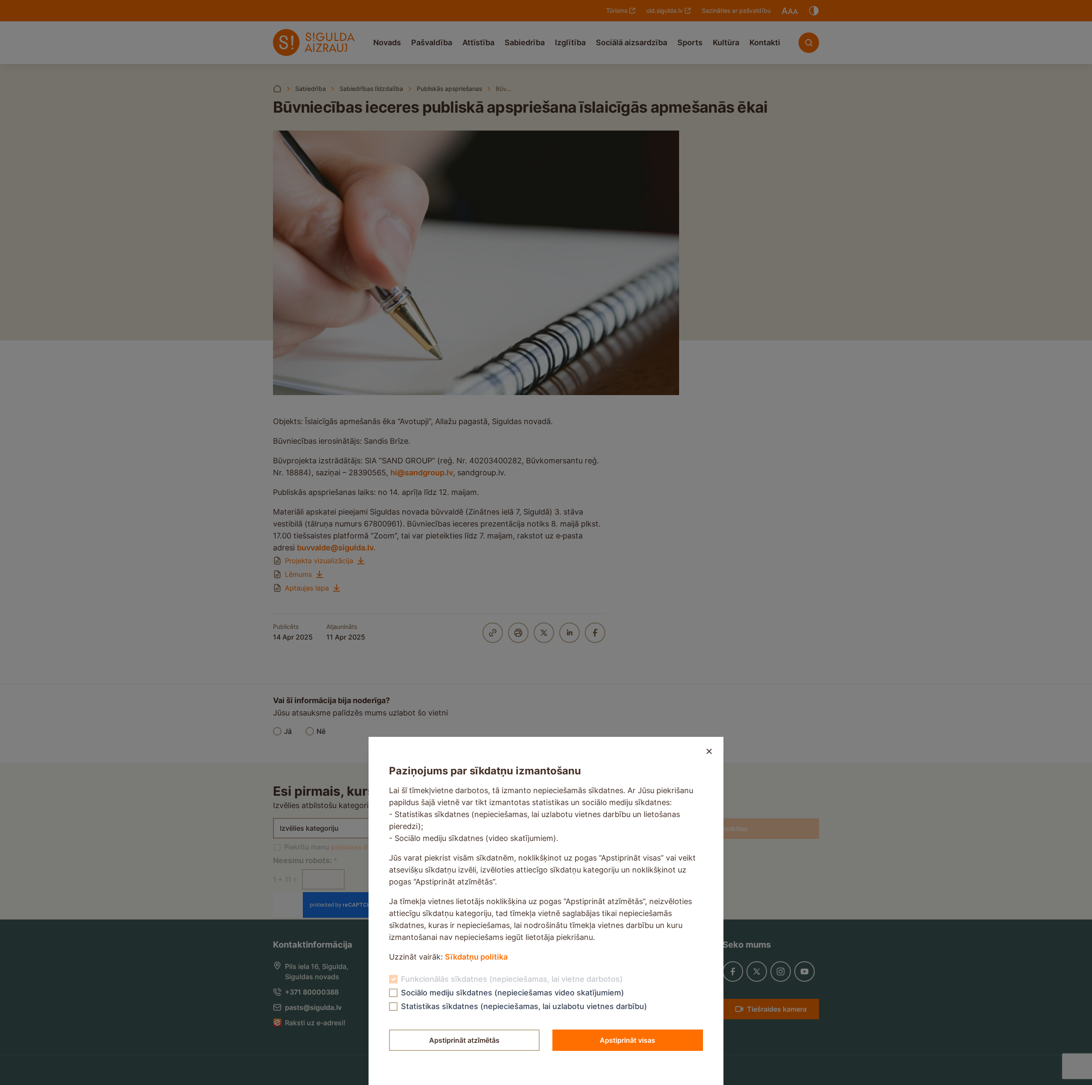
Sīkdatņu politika (476, 956)
